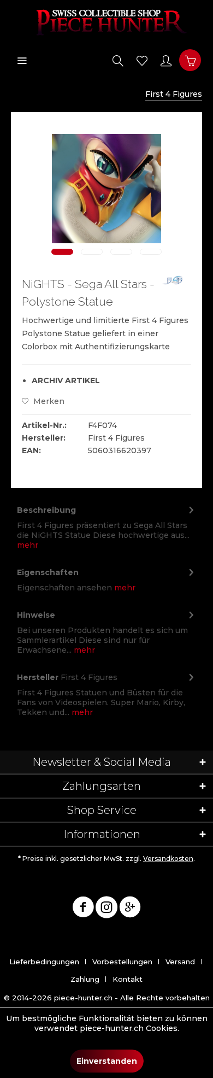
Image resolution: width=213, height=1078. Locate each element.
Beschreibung (46, 510)
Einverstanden (106, 1061)
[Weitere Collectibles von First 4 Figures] (174, 285)
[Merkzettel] (142, 60)
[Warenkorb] (190, 60)
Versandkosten (168, 858)
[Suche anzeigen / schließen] (118, 60)
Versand (180, 961)
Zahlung (84, 979)
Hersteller (37, 677)
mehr (27, 545)
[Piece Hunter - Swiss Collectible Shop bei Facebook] (83, 909)
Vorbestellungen (122, 961)
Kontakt (128, 979)
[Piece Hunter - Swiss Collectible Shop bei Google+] (130, 909)
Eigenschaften (48, 572)
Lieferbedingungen (44, 961)
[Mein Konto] (166, 60)
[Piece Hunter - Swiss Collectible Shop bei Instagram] (106, 909)
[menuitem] (22, 60)
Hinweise (36, 615)
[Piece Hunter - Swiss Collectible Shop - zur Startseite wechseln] (106, 21)
